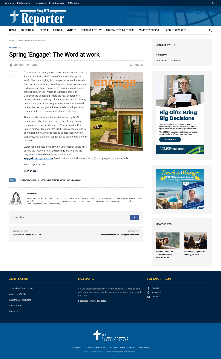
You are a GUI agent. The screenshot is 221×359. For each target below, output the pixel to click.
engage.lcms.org (60, 150)
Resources (40, 3)
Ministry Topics (149, 30)
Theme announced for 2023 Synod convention (120, 235)
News (12, 30)
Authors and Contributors (168, 60)
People (44, 30)
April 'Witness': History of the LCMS (27, 235)
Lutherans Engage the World (122, 347)
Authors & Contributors (20, 300)
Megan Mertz (19, 65)
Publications (23, 3)
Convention (27, 30)
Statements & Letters (120, 30)
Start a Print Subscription (21, 288)
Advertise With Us (17, 294)
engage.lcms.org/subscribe (38, 158)
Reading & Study (91, 30)
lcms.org (9, 3)
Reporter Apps (16, 305)
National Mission (74, 180)
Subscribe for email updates (92, 301)
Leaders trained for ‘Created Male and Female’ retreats (164, 255)
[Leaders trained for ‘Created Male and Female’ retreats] (168, 240)
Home (11, 41)
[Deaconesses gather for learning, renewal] (195, 240)
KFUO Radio (74, 3)
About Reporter (176, 30)
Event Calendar (56, 3)
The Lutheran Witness (95, 347)
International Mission (29, 180)
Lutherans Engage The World (53, 180)
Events (57, 30)
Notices (71, 30)
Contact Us (161, 55)
